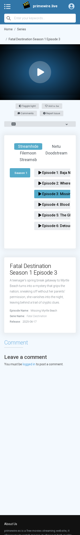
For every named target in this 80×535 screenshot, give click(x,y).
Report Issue (53, 113)
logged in (29, 364)
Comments (27, 113)
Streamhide (28, 146)
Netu (56, 146)
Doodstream (56, 153)
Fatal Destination (37, 316)
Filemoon (28, 153)
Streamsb (28, 159)
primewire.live (45, 6)
